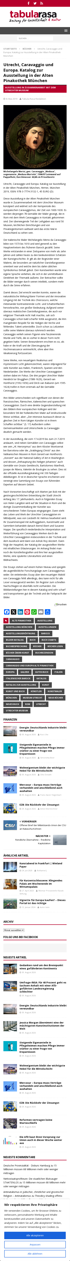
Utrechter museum (17, 710)
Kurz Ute (44, 734)
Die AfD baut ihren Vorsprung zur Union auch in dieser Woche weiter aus (41, 1140)
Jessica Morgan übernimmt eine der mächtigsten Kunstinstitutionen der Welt (42, 1025)
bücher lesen (55, 646)
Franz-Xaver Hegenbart (50, 795)
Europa (10, 672)
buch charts (49, 639)
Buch (33, 639)
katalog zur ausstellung (21, 684)
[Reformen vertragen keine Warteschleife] (10, 1123)
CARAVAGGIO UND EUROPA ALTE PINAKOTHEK (30, 665)
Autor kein (44, 907)
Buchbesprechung (16, 646)
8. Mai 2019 (11, 98)
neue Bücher (55, 697)
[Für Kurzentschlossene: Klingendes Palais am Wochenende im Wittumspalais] (10, 884)
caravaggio (13, 659)
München (11, 697)
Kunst (45, 684)
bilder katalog (15, 639)
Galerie (25, 672)
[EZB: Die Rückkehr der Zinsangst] (10, 808)
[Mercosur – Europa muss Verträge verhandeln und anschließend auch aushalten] (10, 788)
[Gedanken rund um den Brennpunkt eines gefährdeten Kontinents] (10, 969)
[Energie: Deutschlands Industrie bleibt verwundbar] (10, 731)
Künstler (36, 691)
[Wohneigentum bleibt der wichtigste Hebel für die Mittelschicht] (10, 771)
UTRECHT (41, 704)
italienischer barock (18, 678)
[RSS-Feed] (42, 3)
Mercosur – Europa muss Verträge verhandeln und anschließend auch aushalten (41, 787)
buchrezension (44, 652)
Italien (58, 672)
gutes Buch (41, 672)
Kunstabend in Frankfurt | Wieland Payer (41, 865)
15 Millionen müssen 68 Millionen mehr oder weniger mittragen (30, 1169)
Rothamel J (42, 870)
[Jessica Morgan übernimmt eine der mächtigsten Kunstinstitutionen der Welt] (10, 1026)
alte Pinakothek (21, 620)
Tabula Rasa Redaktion (34, 98)
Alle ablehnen (35, 1253)
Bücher (37, 646)
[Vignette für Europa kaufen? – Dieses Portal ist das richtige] (10, 904)
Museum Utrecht (32, 697)
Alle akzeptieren (35, 1235)
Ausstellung (44, 620)
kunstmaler (55, 691)
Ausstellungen (47, 627)
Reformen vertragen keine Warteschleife (36, 1121)
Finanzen (10, 719)
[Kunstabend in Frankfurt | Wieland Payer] (10, 867)
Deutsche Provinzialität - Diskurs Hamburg (26, 1165)
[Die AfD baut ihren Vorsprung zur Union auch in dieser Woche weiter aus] (10, 1140)
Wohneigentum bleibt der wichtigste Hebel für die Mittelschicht (42, 769)
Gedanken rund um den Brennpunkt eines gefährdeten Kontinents (41, 967)
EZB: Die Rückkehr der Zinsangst (39, 804)
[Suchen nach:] (35, 38)
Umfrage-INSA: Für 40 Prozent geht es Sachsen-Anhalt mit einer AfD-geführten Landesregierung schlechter (43, 987)
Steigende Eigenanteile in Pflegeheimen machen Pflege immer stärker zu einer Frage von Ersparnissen (42, 749)
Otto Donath (45, 774)
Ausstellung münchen (19, 627)
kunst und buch (15, 691)
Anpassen (35, 1244)
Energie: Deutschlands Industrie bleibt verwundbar (43, 729)
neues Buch (12, 704)
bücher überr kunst (17, 652)
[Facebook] (28, 3)
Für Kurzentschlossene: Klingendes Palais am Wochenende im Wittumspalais (41, 883)
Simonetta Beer (47, 757)
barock (45, 633)
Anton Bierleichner (49, 808)
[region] (35, 1230)
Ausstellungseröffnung (20, 633)
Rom (27, 704)
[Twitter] (35, 3)
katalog (41, 678)
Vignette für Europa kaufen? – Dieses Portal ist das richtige (43, 901)
